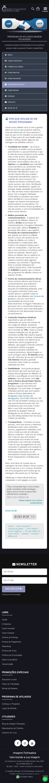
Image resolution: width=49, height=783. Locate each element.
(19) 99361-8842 (26, 777)
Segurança (6, 646)
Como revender (8, 628)
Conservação (7, 664)
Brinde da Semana (9, 688)
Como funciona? (14, 61)
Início (9, 55)
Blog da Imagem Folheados (13, 724)
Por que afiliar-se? (16, 85)
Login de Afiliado (9, 708)
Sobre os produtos (9, 660)
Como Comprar (8, 633)
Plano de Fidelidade (10, 684)
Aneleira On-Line (9, 733)
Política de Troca (9, 651)
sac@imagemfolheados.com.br (27, 774)
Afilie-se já (12, 108)
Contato (11, 102)
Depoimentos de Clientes (12, 728)
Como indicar (13, 73)
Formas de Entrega (10, 637)
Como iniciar (13, 90)
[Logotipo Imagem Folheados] (14, 8)
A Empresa (6, 624)
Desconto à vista (9, 679)
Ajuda (4, 620)
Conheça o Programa (11, 704)
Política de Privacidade (11, 595)
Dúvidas (11, 96)
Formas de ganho (15, 67)
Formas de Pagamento (11, 642)
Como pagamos (14, 79)
